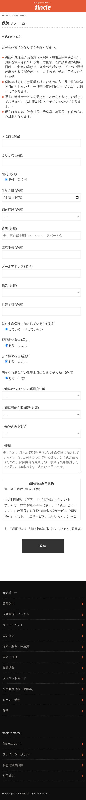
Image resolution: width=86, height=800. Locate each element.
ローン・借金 (11, 699)
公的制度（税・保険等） (19, 689)
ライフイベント (13, 624)
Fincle (23, 793)
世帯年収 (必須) (12, 304)
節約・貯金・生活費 (16, 646)
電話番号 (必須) (12, 247)
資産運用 (8, 603)
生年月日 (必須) (12, 190)
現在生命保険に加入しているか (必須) (28, 323)
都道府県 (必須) (12, 209)
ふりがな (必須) (12, 155)
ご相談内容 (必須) (14, 426)
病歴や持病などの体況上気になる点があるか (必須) (37, 372)
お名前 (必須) (11, 136)
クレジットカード (14, 678)
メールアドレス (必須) (17, 266)
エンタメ (8, 635)
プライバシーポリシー (17, 754)
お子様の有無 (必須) (15, 356)
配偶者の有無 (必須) (15, 340)
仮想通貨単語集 (13, 765)
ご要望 (6, 445)
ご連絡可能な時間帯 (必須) (20, 407)
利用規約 (8, 775)
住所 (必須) (9, 228)
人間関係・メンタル (16, 614)
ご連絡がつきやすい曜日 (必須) (23, 388)
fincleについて (12, 743)
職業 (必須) (9, 285)
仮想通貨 (8, 667)
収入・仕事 (10, 657)
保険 (6, 710)
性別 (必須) (9, 174)
